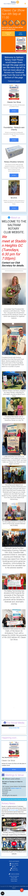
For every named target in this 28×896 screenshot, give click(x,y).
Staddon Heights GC (16, 788)
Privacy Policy (14, 870)
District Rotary (14, 879)
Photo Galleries (14, 863)
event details (20, 33)
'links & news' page (13, 810)
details (14, 769)
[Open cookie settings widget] (2, 893)
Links (15, 866)
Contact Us (14, 868)
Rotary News (14, 881)
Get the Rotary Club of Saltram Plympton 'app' (14, 799)
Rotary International (14, 876)
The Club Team (14, 865)
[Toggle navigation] (25, 4)
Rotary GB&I (14, 877)
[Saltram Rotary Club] (14, 731)
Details (14, 110)
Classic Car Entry (8, 33)
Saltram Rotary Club (14, 728)
